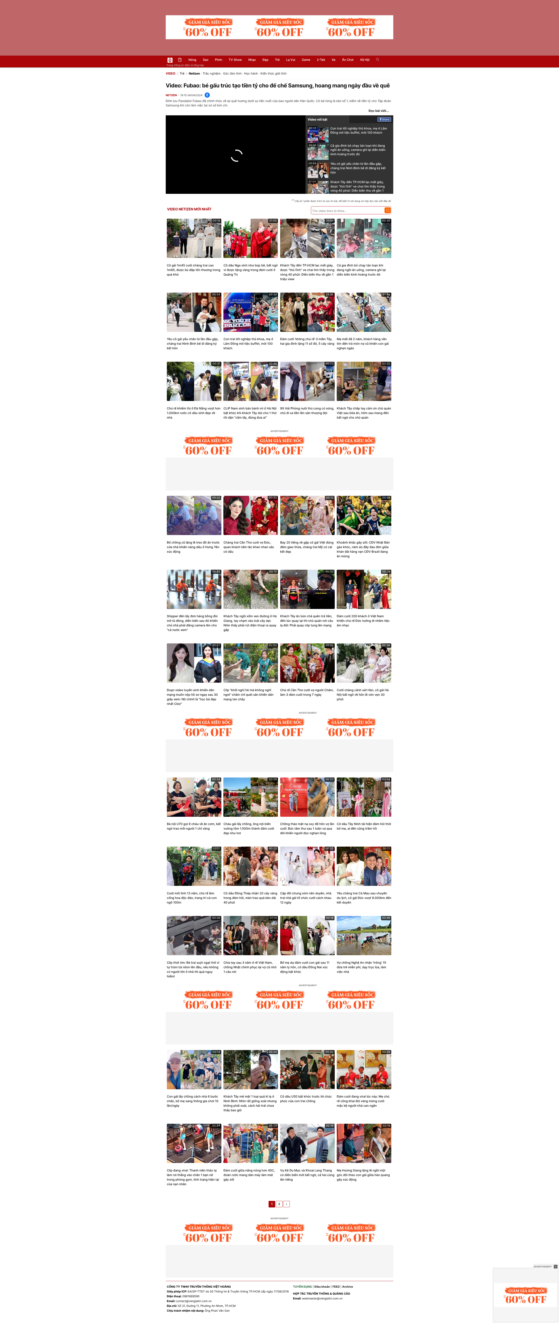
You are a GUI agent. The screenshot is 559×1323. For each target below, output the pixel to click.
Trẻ (277, 60)
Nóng (192, 60)
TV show (235, 60)
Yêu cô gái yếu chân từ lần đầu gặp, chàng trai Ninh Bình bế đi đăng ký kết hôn (347, 168)
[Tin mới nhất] (180, 60)
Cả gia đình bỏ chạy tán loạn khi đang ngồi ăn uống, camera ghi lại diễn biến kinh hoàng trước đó (347, 150)
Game (306, 60)
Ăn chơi (348, 60)
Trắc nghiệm (212, 73)
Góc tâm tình (232, 73)
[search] (376, 60)
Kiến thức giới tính (274, 73)
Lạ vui (290, 60)
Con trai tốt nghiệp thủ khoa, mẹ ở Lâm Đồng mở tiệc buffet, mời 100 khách (348, 130)
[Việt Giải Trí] (170, 60)
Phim (218, 60)
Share (385, 119)
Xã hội (364, 60)
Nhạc (252, 60)
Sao (205, 60)
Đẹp (265, 60)
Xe (333, 60)
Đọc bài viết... (379, 111)
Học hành (251, 73)
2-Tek (321, 60)
